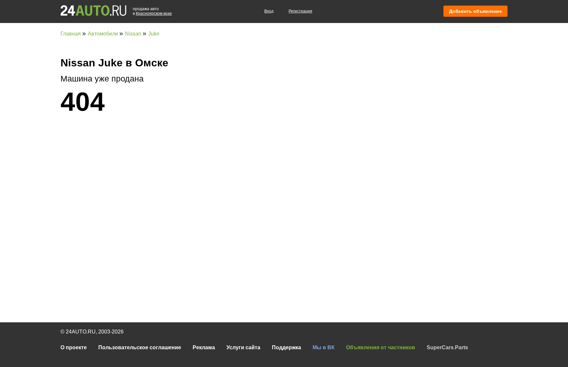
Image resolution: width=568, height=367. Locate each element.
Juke (153, 33)
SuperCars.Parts (447, 347)
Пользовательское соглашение (139, 347)
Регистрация (300, 11)
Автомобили (103, 33)
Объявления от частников (380, 347)
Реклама (204, 347)
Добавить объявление (475, 11)
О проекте (73, 347)
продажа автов (152, 11)
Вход (268, 11)
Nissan (134, 33)
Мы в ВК (324, 347)
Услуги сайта (243, 347)
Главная (71, 33)
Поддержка (286, 347)
